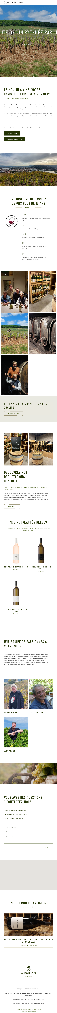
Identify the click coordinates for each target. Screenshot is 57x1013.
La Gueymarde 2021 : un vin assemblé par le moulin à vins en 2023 (28, 940)
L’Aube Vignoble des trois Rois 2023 (16, 610)
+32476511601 (25, 999)
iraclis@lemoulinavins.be (37, 999)
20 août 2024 (24, 945)
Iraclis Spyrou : (17, 999)
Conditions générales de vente (28, 1011)
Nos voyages (33, 945)
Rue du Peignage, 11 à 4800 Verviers (15, 993)
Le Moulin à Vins (25, 1009)
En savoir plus (15, 569)
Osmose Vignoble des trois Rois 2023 (41, 568)
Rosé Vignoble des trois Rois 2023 (16, 567)
